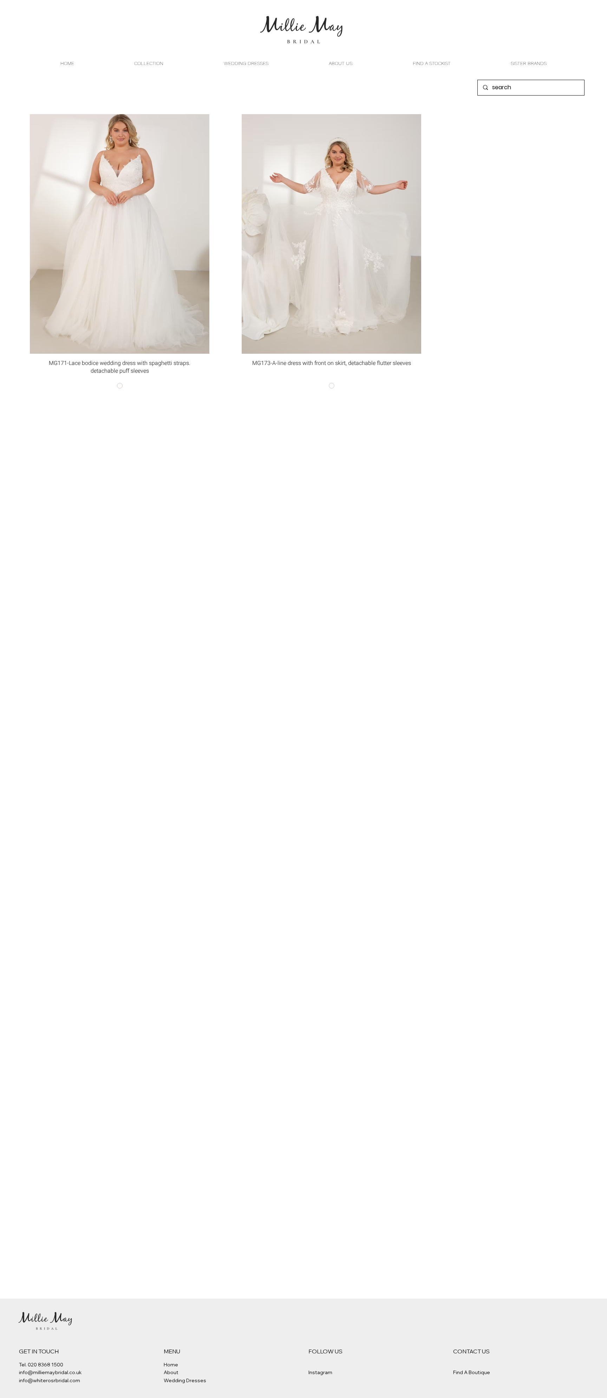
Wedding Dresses (185, 1380)
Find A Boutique (471, 1372)
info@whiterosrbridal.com (49, 1380)
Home (171, 1364)
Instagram (320, 1372)
